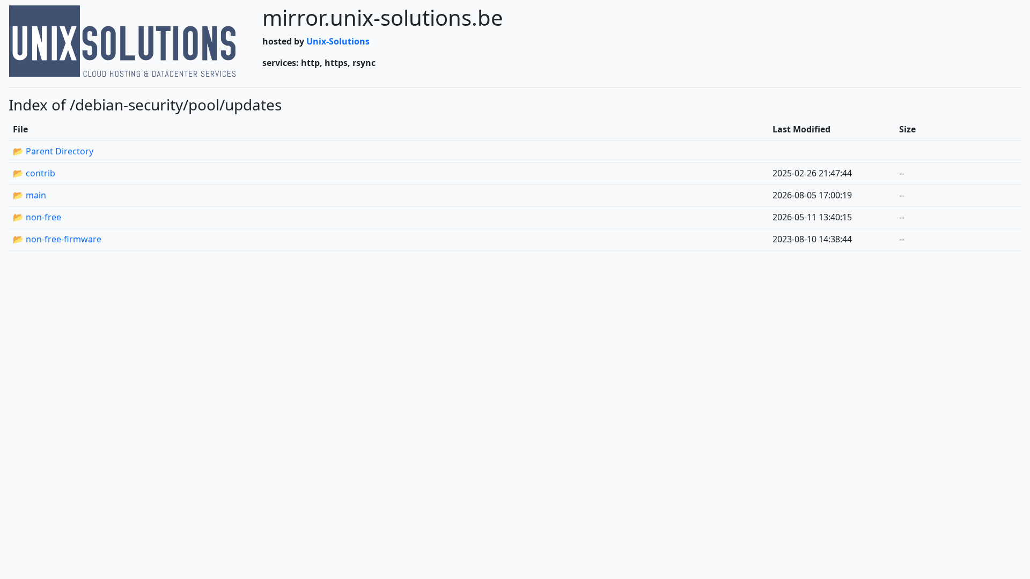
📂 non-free (37, 217)
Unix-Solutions (338, 41)
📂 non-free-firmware (57, 239)
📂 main (29, 195)
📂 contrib (34, 173)
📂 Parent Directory (53, 151)
